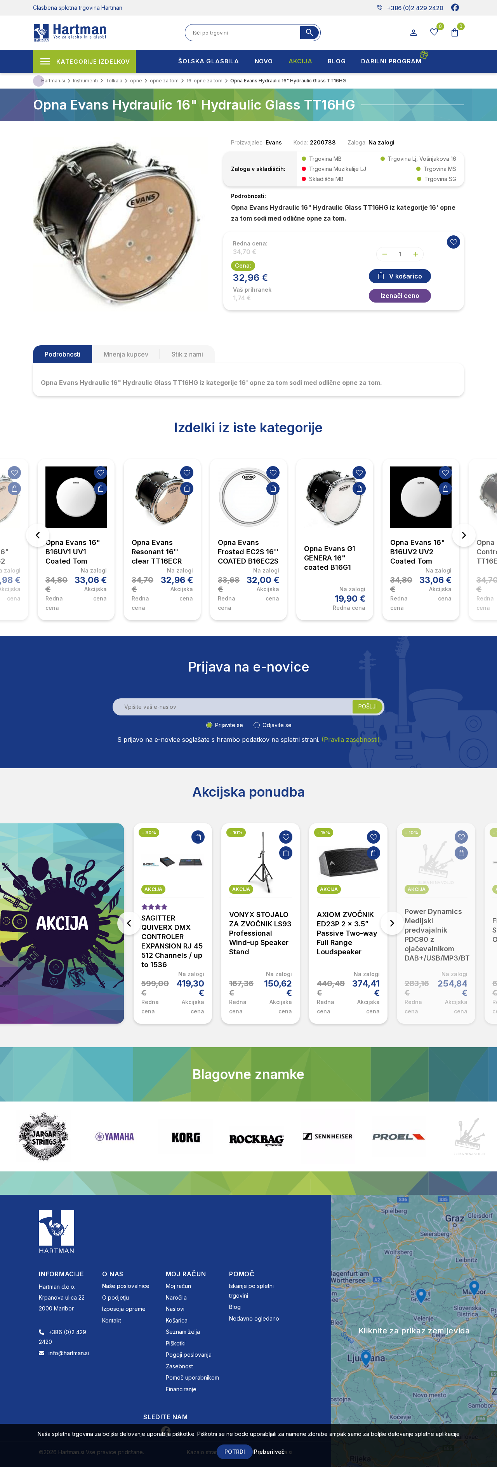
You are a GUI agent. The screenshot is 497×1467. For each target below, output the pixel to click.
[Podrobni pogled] (120, 223)
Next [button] (464, 535)
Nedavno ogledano (254, 1318)
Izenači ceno (400, 295)
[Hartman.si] (57, 1231)
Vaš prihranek (252, 290)
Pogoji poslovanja (189, 1354)
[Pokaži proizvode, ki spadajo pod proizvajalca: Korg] (114, 1136)
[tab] (62, 354)
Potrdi (234, 1451)
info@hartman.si (69, 1353)
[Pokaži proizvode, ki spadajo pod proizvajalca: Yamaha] (43, 1137)
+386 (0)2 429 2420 (409, 7)
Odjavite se (277, 725)
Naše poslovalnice (125, 1286)
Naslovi (175, 1308)
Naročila (176, 1297)
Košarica (177, 1320)
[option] (76, 539)
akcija (153, 889)
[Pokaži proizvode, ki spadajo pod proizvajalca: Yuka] (470, 1136)
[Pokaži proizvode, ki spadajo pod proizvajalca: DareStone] (399, 1136)
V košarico (405, 276)
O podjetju (115, 1297)
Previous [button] (37, 535)
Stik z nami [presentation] (187, 354)
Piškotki (176, 1343)
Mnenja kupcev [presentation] (126, 354)
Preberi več (269, 1451)
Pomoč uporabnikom (192, 1377)
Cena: (243, 265)
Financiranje (181, 1389)
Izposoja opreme (124, 1308)
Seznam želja (183, 1331)
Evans (274, 142)
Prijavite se (229, 725)
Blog (235, 1306)
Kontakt (111, 1320)
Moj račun (178, 1286)
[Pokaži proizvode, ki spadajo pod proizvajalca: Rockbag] (185, 1136)
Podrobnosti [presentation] (62, 354)
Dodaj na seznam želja (14, 472)
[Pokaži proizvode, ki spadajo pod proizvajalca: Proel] (328, 1136)
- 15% (235, 832)
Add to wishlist (453, 242)
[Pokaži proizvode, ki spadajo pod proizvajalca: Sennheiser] (256, 1136)
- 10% (148, 832)
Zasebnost (179, 1366)
